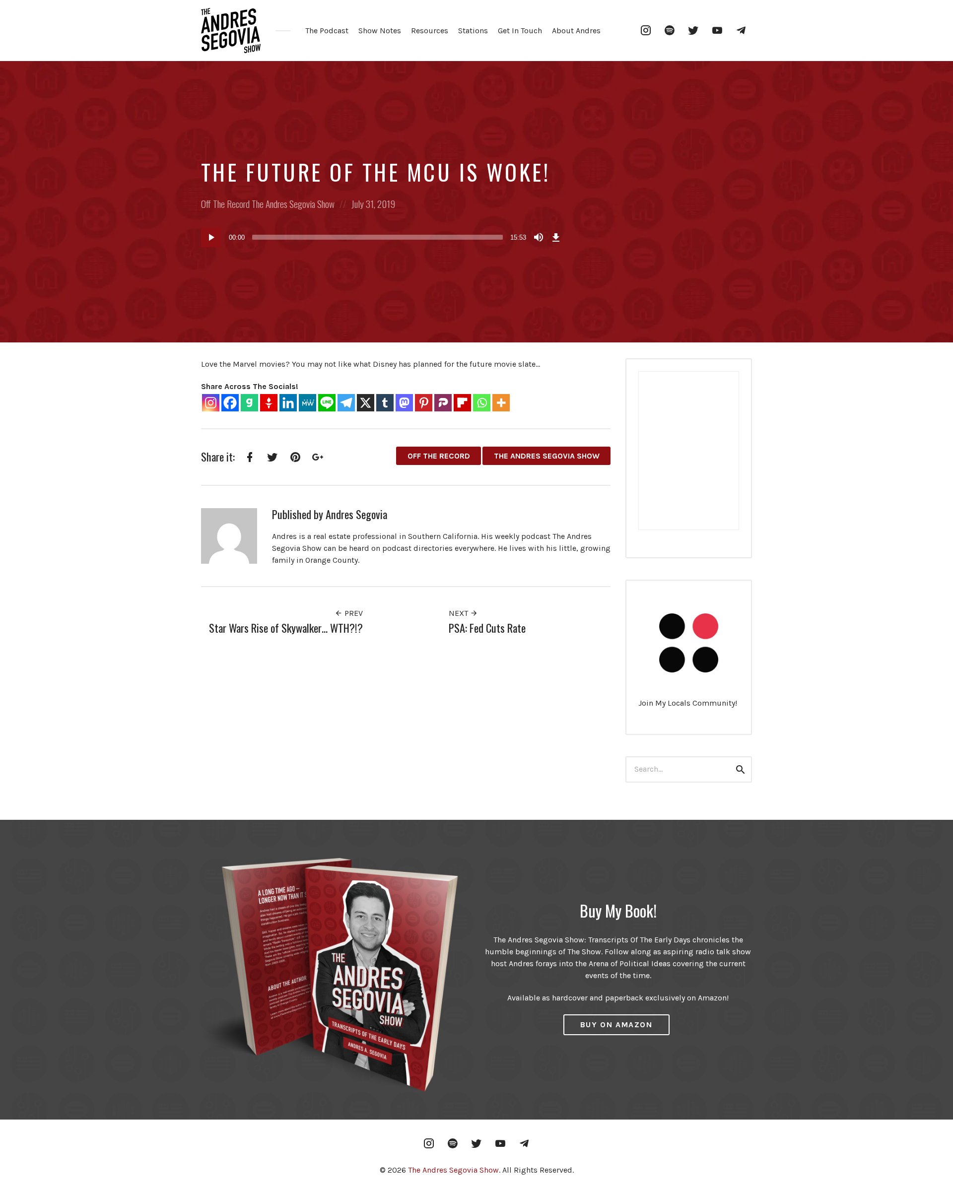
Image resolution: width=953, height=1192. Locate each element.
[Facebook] (230, 402)
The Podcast (326, 30)
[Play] (211, 237)
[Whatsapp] (481, 402)
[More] (501, 402)
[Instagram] (210, 402)
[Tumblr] (385, 402)
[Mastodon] (404, 402)
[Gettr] (268, 402)
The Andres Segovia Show (293, 204)
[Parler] (443, 402)
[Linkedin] (288, 402)
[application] (382, 237)
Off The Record (225, 204)
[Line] (327, 402)
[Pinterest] (423, 402)
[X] (365, 402)
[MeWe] (307, 402)
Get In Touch (520, 30)
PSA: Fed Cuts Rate (487, 627)
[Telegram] (346, 402)
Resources (429, 30)
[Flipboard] (462, 402)
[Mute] (538, 237)
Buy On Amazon (616, 1024)
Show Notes (379, 30)
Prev (352, 613)
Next (459, 613)
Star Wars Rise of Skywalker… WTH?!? (286, 627)
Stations (473, 30)
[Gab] (249, 402)
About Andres (576, 30)
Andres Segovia (356, 514)
